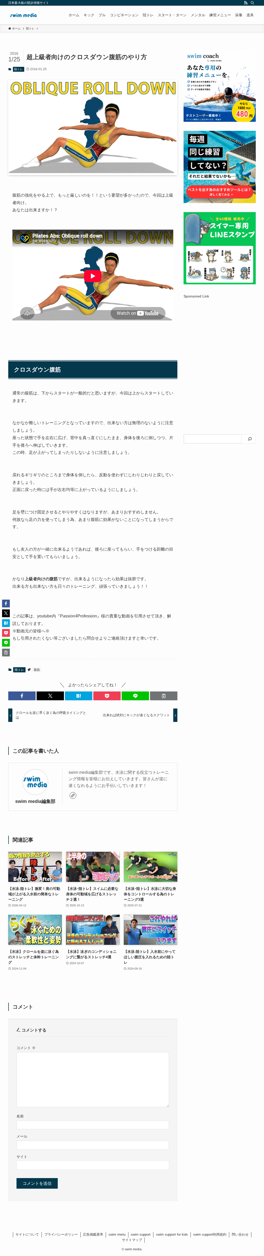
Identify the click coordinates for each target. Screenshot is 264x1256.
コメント (26, 1048)
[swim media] (23, 15)
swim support (141, 1234)
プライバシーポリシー (61, 1234)
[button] (22, 695)
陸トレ (18, 69)
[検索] (252, 3)
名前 (20, 1116)
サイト (21, 1157)
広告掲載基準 (93, 1234)
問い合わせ (240, 1234)
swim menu (117, 1234)
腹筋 (37, 670)
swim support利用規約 (209, 1234)
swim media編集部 (35, 801)
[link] (73, 795)
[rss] (245, 3)
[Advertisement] (220, 343)
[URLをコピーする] (163, 695)
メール (21, 1136)
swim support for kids (172, 1234)
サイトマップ (132, 1240)
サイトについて (27, 1234)
